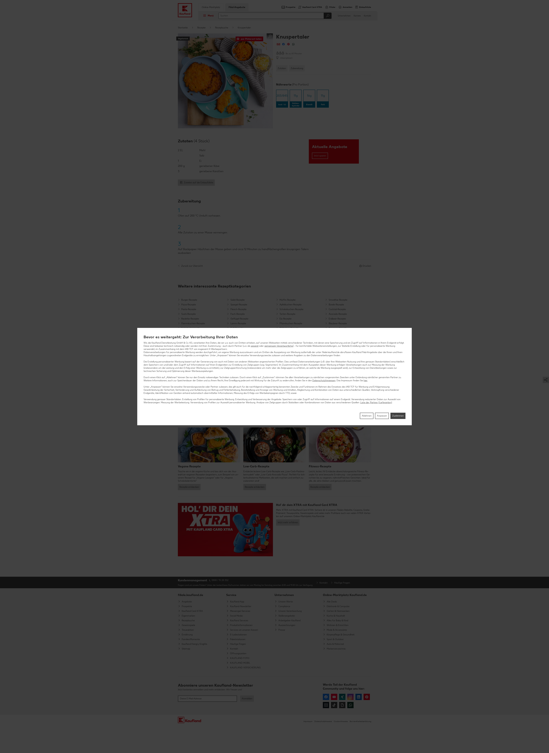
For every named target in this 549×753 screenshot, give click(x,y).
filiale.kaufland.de (190, 595)
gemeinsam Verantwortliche (278, 345)
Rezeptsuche (221, 27)
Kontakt (367, 16)
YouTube (334, 697)
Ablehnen (367, 415)
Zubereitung (297, 68)
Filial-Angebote (237, 7)
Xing (342, 697)
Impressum (308, 721)
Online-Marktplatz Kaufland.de (345, 595)
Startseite (183, 27)
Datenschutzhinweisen (324, 380)
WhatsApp (350, 705)
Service (231, 595)
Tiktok (334, 705)
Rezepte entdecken (189, 487)
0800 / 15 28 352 (220, 580)
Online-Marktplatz (211, 7)
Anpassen (382, 415)
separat (254, 345)
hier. (366, 380)
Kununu (326, 705)
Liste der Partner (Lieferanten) (376, 402)
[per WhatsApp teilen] (293, 44)
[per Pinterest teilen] (288, 44)
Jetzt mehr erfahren (288, 522)
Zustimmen (398, 415)
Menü (211, 15)
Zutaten (282, 68)
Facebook (326, 697)
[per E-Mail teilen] (278, 44)
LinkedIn (358, 697)
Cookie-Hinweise (341, 721)
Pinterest (367, 697)
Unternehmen (344, 16)
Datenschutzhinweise (323, 721)
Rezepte (201, 27)
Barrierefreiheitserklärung (360, 721)
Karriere (357, 16)
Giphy (342, 705)
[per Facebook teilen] (283, 44)
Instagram (350, 697)
